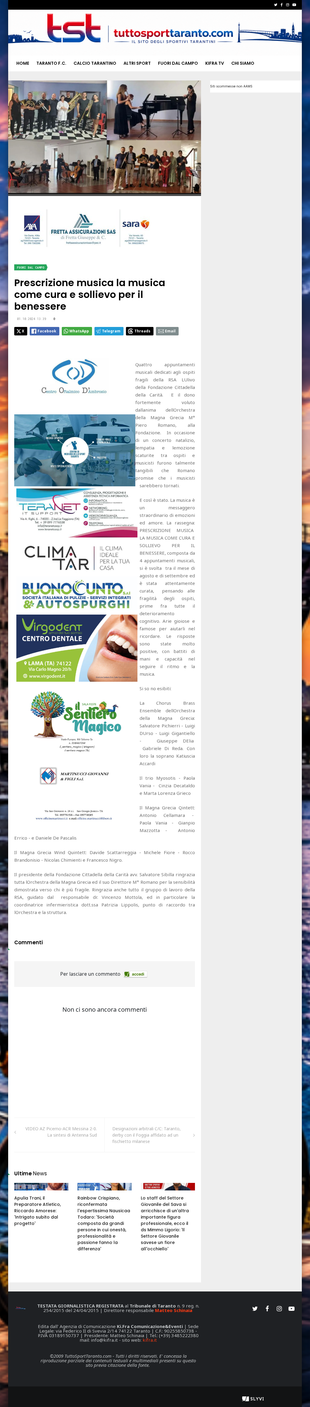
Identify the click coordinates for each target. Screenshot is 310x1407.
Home (22, 63)
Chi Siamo (242, 63)
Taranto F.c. (51, 63)
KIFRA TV (214, 63)
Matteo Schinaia (173, 1310)
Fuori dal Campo (178, 63)
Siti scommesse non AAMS (231, 86)
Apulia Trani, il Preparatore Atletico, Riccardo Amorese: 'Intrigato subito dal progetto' (37, 1210)
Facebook (47, 331)
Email (170, 331)
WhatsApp (79, 331)
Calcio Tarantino (95, 63)
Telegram (111, 331)
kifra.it (150, 1340)
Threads (142, 331)
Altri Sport (137, 63)
